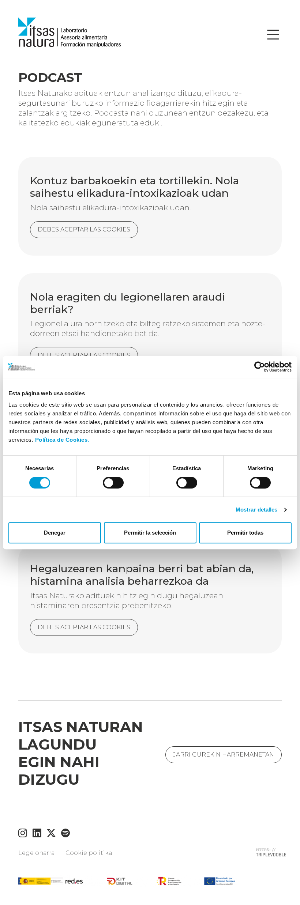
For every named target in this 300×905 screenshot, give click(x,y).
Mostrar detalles (257, 509)
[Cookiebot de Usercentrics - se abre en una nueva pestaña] (260, 366)
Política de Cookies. (62, 440)
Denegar (54, 532)
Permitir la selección (150, 532)
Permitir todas (245, 532)
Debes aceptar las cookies (84, 627)
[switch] (113, 483)
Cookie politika (88, 852)
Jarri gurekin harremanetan (223, 754)
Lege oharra (36, 852)
